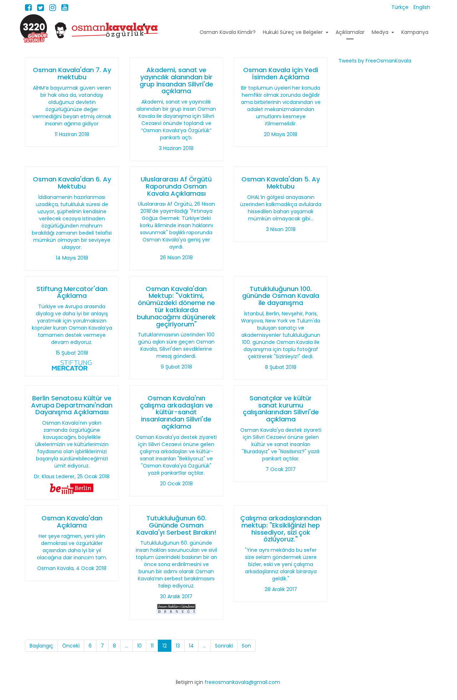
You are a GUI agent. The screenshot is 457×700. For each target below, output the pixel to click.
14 (191, 645)
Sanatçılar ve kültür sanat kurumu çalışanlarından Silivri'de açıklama (281, 409)
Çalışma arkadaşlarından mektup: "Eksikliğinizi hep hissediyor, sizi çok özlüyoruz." (280, 529)
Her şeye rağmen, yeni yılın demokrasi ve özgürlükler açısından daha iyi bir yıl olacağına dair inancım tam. (72, 546)
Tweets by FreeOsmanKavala (374, 60)
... (126, 645)
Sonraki (224, 645)
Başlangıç (41, 645)
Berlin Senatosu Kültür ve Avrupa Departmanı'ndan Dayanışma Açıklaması (71, 405)
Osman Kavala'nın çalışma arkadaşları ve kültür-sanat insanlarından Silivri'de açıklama (176, 412)
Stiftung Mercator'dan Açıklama (71, 292)
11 (152, 645)
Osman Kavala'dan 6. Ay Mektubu (72, 183)
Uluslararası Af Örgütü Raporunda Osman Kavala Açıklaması (176, 186)
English (421, 7)
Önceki (71, 645)
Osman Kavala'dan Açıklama (71, 522)
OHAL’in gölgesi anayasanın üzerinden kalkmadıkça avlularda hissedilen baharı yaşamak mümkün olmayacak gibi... (280, 208)
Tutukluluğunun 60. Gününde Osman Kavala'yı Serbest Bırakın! (176, 525)
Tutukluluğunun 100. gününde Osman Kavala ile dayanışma (280, 296)
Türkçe (400, 7)
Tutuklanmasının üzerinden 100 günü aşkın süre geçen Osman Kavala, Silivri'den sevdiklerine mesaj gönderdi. (176, 345)
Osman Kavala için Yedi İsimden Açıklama (280, 73)
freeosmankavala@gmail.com (242, 682)
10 (139, 645)
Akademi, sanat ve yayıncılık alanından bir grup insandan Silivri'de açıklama (176, 80)
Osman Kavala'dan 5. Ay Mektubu (280, 183)
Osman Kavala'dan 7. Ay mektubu (72, 73)
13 (178, 645)
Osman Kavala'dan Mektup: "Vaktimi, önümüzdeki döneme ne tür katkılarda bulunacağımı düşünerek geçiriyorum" (176, 306)
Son (246, 645)
